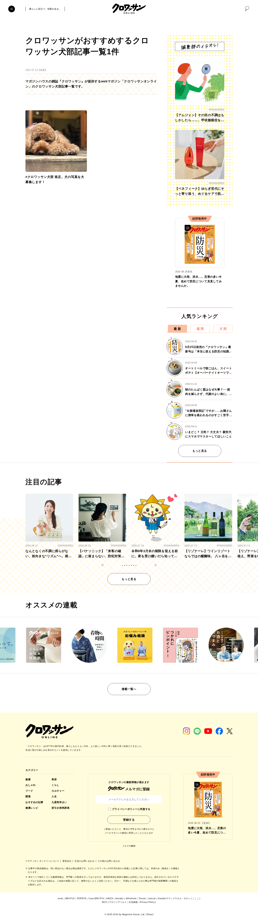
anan (60, 898)
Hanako (119, 898)
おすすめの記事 (34, 802)
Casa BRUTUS (96, 898)
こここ (195, 898)
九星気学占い (59, 802)
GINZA (109, 898)
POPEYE (81, 898)
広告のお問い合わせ (85, 861)
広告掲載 (133, 902)
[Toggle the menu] (11, 9)
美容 (54, 779)
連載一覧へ (129, 689)
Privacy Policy (147, 902)
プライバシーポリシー (141, 829)
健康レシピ (31, 807)
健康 (28, 779)
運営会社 (67, 861)
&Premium (131, 898)
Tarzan (142, 898)
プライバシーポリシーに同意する (131, 809)
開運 (28, 796)
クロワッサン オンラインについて (42, 861)
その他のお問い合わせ (109, 861)
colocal (152, 898)
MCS (104, 902)
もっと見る (199, 450)
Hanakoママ (164, 898)
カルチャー (58, 790)
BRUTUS (70, 898)
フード (29, 790)
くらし (55, 785)
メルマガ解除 (129, 846)
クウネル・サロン (181, 898)
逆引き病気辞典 (61, 807)
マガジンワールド (118, 902)
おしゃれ (30, 785)
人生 (54, 796)
